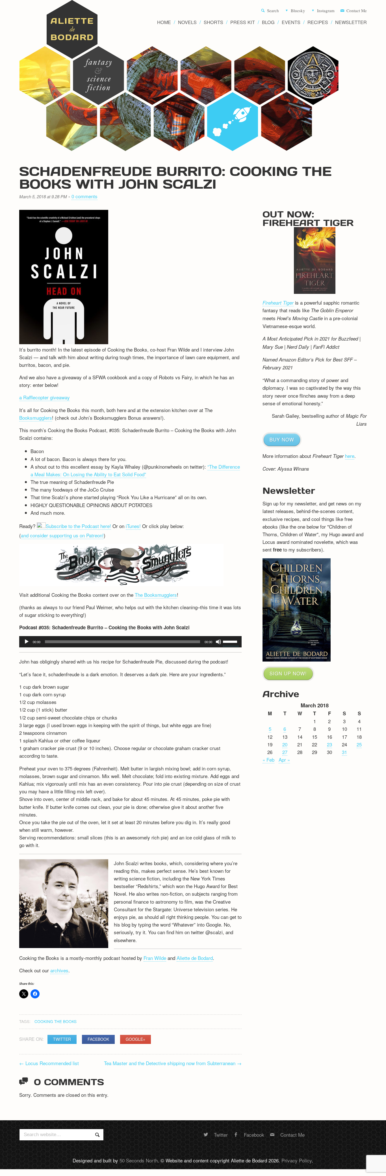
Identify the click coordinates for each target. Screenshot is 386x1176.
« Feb (268, 759)
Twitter (62, 1039)
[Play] (26, 642)
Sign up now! (288, 673)
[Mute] (218, 642)
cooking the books (55, 1021)
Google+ (135, 1039)
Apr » (284, 759)
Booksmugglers (35, 417)
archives (59, 970)
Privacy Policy (296, 1160)
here (349, 455)
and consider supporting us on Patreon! (62, 535)
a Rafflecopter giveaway (44, 397)
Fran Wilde (155, 957)
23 (329, 744)
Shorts (213, 22)
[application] (130, 641)
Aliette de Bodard (195, 957)
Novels (187, 22)
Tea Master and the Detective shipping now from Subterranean (173, 1063)
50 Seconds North (139, 1160)
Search (273, 10)
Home (164, 22)
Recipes (317, 22)
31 (344, 751)
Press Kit (242, 22)
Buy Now (282, 439)
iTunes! (133, 525)
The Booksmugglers (156, 594)
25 (359, 744)
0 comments (84, 196)
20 (284, 744)
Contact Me (356, 10)
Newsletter (351, 22)
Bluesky (298, 10)
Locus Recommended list (49, 1063)
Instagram (326, 10)
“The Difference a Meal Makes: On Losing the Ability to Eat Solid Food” (135, 470)
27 (284, 751)
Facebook (98, 1039)
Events (291, 22)
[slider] (231, 641)
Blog (268, 22)
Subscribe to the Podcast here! (78, 525)
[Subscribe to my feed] (41, 526)
